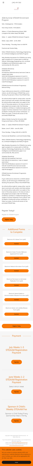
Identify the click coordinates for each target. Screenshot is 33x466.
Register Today (9, 219)
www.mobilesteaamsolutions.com (16, 445)
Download (16, 243)
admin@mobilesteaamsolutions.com (20, 442)
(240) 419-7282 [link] (16, 2)
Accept (16, 462)
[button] (4, 2)
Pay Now (16, 362)
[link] (16, 9)
